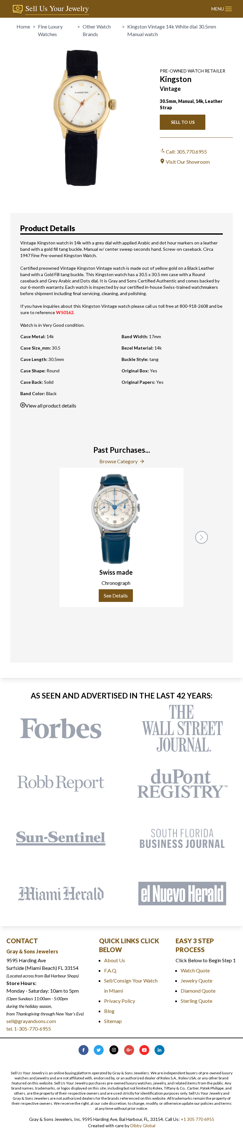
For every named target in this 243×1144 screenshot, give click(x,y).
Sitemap (113, 1021)
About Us (114, 960)
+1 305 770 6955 (197, 1119)
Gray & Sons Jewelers (32, 951)
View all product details (50, 405)
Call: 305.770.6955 (186, 152)
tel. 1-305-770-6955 (28, 1029)
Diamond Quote (198, 991)
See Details (116, 595)
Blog (109, 1011)
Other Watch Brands (97, 30)
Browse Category (118, 461)
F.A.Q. (110, 970)
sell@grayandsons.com (31, 1021)
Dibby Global (142, 1125)
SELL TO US (183, 122)
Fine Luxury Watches (50, 30)
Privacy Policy (119, 1001)
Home (23, 26)
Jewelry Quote (196, 980)
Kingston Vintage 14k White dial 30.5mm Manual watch (171, 30)
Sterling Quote (196, 1001)
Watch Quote (195, 970)
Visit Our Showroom (187, 162)
